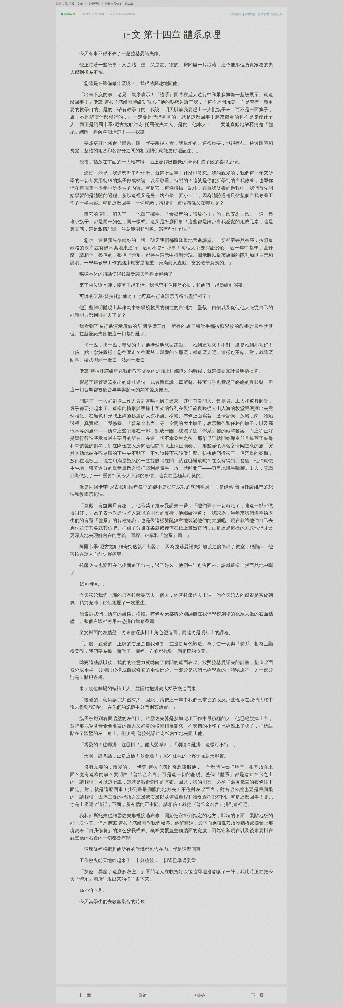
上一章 (84, 995)
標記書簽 (236, 14)
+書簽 (199, 995)
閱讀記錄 (276, 14)
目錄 (142, 995)
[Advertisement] (171, 941)
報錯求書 (263, 14)
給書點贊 (250, 14)
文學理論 (94, 3)
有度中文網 (76, 3)
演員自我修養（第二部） (120, 3)
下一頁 (257, 995)
